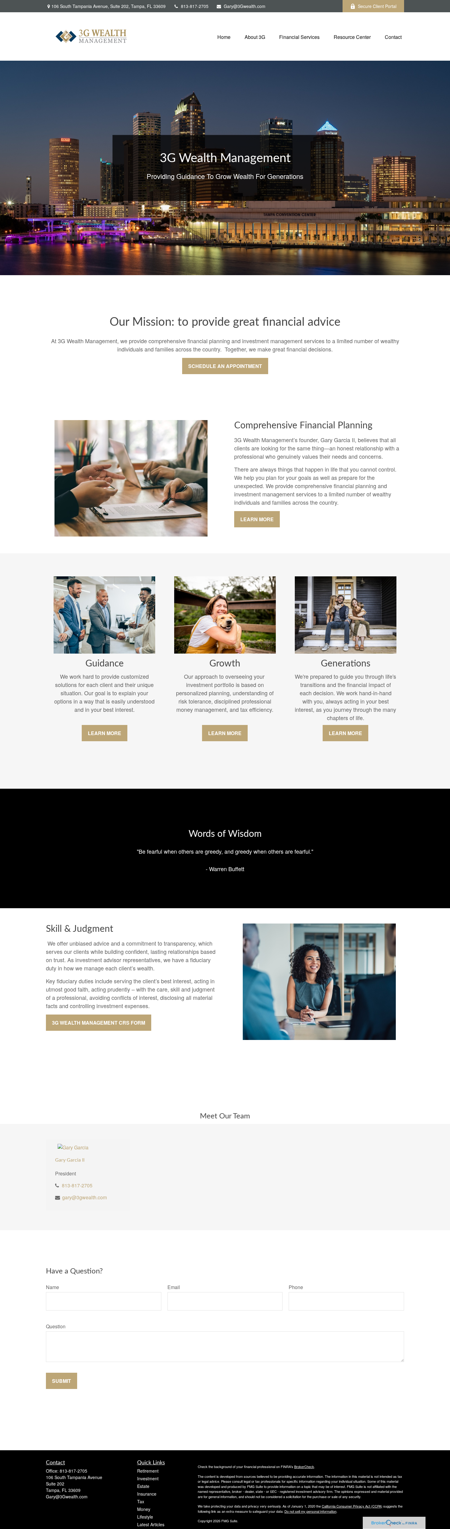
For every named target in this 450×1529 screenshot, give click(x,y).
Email (173, 1287)
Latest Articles (150, 1524)
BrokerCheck (304, 1466)
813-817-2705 (194, 6)
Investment (148, 1478)
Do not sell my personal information (310, 1511)
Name (52, 1287)
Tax (140, 1501)
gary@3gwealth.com (84, 1197)
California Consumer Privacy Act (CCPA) (352, 1506)
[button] (224, 36)
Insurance (146, 1494)
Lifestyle (145, 1517)
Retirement (148, 1471)
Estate (143, 1486)
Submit (61, 1380)
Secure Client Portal (377, 6)
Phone (296, 1287)
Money (143, 1509)
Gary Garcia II (69, 1160)
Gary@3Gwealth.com (244, 6)
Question (56, 1326)
